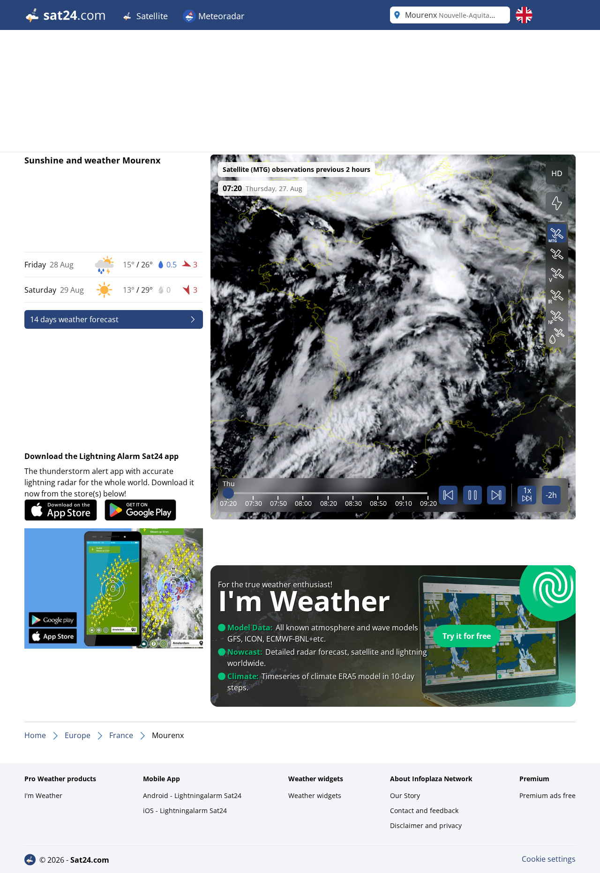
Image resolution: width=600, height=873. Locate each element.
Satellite (151, 16)
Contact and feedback (424, 810)
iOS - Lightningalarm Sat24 (185, 810)
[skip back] (448, 495)
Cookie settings (549, 859)
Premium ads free (547, 795)
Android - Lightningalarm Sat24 (192, 795)
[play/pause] (472, 495)
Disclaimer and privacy (426, 825)
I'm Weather (43, 795)
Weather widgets (314, 795)
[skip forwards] (496, 495)
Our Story (405, 795)
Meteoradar (220, 16)
